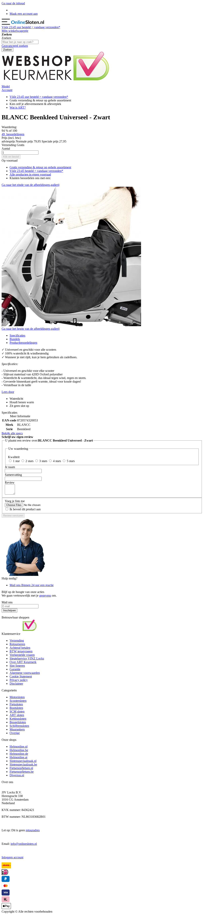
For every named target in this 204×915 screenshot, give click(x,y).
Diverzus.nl (17, 775)
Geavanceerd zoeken (15, 45)
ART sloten (17, 715)
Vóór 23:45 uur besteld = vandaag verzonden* (39, 96)
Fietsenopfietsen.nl (21, 768)
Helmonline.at (18, 757)
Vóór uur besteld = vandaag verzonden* (31, 27)
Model (6, 86)
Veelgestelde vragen (22, 655)
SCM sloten (17, 711)
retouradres (33, 830)
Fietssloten (16, 704)
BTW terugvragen (21, 651)
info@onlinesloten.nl (24, 843)
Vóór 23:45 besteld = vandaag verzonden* (36, 171)
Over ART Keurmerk (23, 662)
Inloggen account (12, 857)
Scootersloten (18, 700)
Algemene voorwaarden (25, 672)
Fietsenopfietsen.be (22, 771)
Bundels (15, 339)
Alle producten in (30, 174)
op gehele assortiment (40, 167)
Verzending (17, 640)
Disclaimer (16, 683)
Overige (15, 733)
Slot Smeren (17, 665)
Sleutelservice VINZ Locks (27, 658)
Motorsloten (17, 697)
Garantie (15, 669)
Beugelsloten (18, 722)
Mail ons (32, 585)
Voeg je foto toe (15, 501)
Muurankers (17, 729)
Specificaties (17, 335)
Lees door (8, 392)
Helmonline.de (19, 753)
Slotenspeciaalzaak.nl (23, 761)
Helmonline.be (19, 750)
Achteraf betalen (20, 647)
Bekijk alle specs (12, 433)
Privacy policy (19, 680)
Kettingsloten (18, 718)
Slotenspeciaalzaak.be (23, 764)
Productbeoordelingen (23, 342)
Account (7, 90)
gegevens (45, 595)
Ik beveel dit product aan (25, 509)
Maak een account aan (24, 13)
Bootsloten (16, 708)
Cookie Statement (21, 676)
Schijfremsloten (19, 725)
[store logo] (28, 23)
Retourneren (17, 644)
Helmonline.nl (18, 746)
